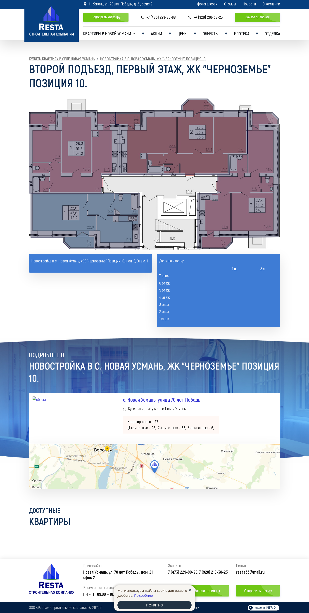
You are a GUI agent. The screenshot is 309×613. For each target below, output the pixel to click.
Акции (156, 33)
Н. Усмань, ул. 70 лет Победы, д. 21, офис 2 (117, 3)
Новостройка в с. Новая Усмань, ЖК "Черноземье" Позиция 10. (153, 58)
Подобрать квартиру (106, 17)
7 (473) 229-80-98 (182, 572)
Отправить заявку (258, 590)
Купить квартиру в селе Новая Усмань (62, 58)
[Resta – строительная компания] (51, 580)
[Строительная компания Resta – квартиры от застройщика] (51, 21)
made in (265, 607)
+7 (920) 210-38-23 (205, 17)
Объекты (211, 33)
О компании (271, 4)
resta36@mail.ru (250, 572)
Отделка (272, 33)
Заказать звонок (257, 17)
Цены (182, 33)
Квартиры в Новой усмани (107, 33)
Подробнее (143, 595)
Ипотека (241, 33)
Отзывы (230, 4)
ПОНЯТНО (154, 605)
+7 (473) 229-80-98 (158, 17)
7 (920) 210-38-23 (213, 572)
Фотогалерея (207, 4)
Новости (249, 4)
